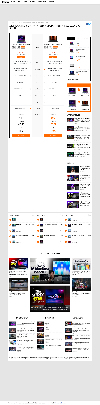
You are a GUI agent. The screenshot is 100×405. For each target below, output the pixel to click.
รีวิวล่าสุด (32, 1)
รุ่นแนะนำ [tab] (78, 38)
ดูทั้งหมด (33, 215)
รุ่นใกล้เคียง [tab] (71, 38)
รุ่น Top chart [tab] (86, 38)
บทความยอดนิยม (42, 1)
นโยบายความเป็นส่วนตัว (60, 403)
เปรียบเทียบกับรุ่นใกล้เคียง (73, 80)
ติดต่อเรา (51, 1)
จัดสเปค (13, 1)
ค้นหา (19, 1)
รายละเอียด (21, 57)
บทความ (25, 1)
